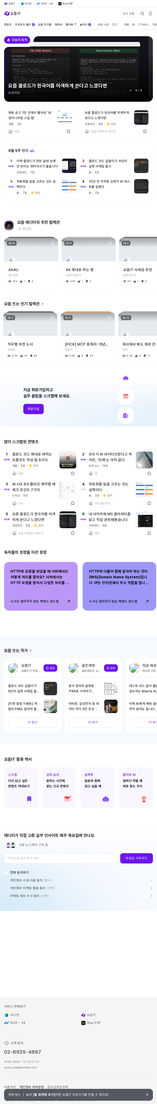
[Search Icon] (142, 13)
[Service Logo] (12, 13)
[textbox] (61, 858)
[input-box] (61, 858)
